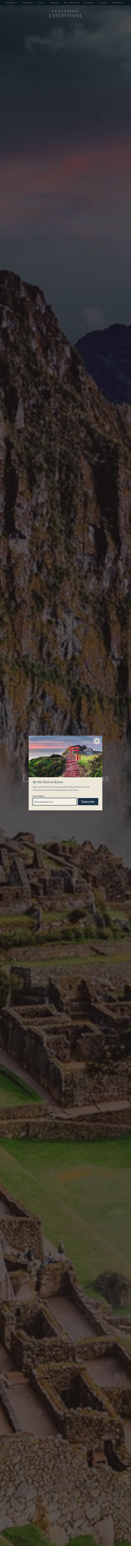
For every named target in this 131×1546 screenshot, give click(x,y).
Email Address (39, 796)
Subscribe (88, 801)
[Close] (97, 741)
